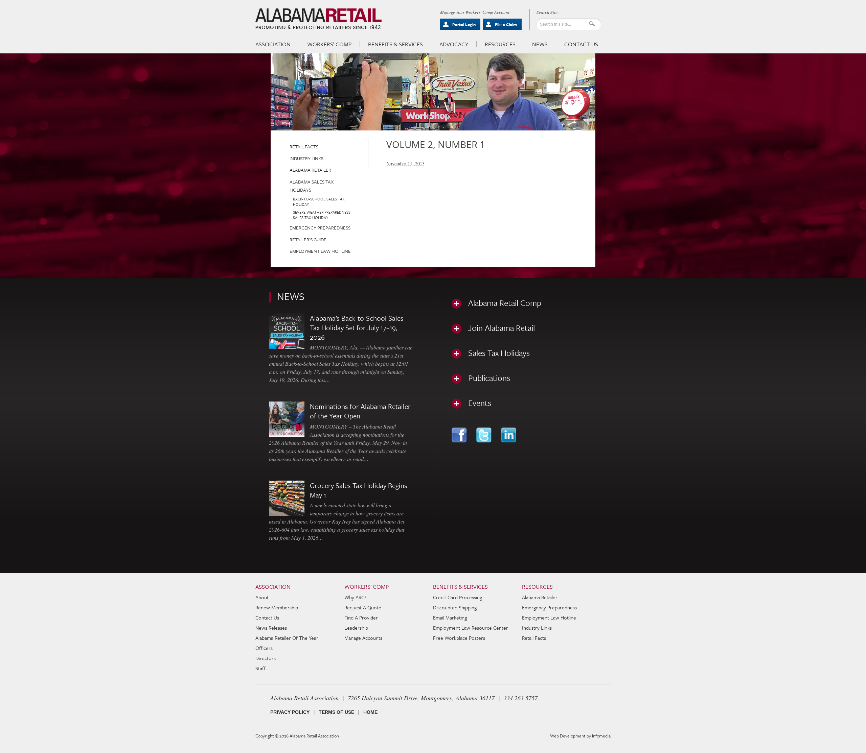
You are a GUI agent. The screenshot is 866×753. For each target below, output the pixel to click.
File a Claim (506, 24)
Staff (260, 668)
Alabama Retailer (310, 169)
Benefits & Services (395, 44)
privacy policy (290, 712)
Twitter (484, 435)
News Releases (271, 627)
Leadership (356, 627)
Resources (500, 44)
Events (479, 403)
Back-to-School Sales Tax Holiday (319, 201)
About (262, 597)
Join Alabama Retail (501, 328)
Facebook (460, 435)
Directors (265, 658)
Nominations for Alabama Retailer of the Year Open (360, 411)
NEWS (290, 296)
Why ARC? (355, 597)
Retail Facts (304, 146)
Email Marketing (450, 617)
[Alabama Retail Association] (319, 19)
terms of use (336, 712)
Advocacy (453, 44)
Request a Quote (362, 607)
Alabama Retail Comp (504, 303)
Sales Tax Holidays (499, 353)
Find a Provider (361, 617)
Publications (489, 378)
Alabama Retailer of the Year (286, 637)
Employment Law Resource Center (470, 627)
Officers (264, 648)
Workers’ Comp (329, 44)
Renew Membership (276, 607)
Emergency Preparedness (320, 227)
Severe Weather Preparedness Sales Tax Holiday (321, 214)
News (540, 44)
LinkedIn (509, 435)
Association (273, 44)
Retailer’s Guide (308, 239)
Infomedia (601, 735)
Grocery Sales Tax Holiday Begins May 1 (358, 490)
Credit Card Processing (457, 597)
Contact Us (581, 44)
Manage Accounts (363, 637)
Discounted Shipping (455, 607)
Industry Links (306, 158)
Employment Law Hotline (320, 250)
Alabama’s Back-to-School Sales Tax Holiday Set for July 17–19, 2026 (357, 327)
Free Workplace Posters (459, 637)
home (370, 712)
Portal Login (464, 24)
